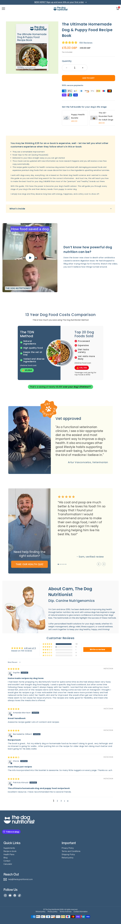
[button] (117, 8)
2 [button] (57, 801)
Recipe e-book (10, 851)
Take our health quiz (29, 564)
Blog (5, 858)
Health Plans (9, 854)
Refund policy (67, 858)
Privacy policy (52, 911)
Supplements (9, 848)
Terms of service (65, 911)
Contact (7, 861)
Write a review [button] (97, 649)
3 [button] (61, 801)
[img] (13, 669)
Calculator (8, 864)
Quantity (67, 61)
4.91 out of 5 (30, 648)
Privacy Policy (68, 848)
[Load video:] (29, 257)
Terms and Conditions (71, 851)
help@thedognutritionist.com (20, 879)
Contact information (80, 911)
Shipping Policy (68, 854)
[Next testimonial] (104, 564)
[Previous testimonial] (99, 564)
